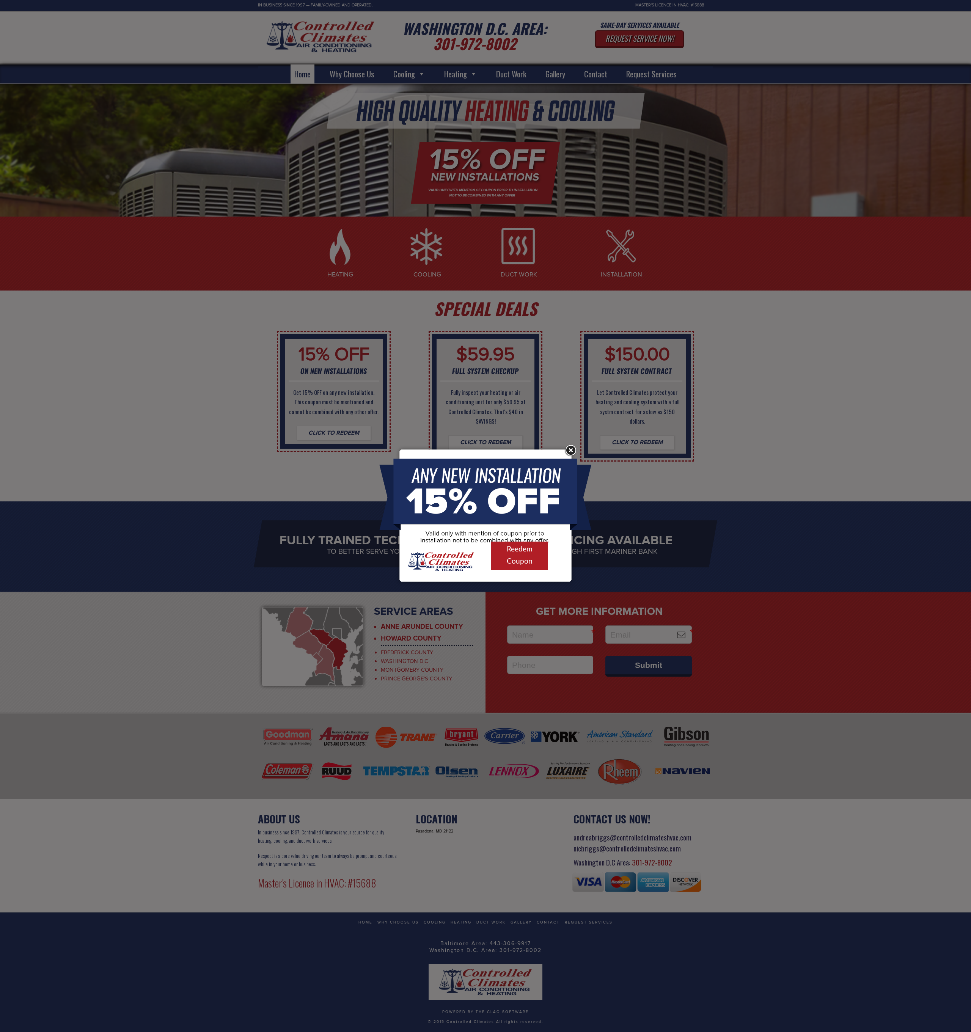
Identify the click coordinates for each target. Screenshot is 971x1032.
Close (570, 451)
